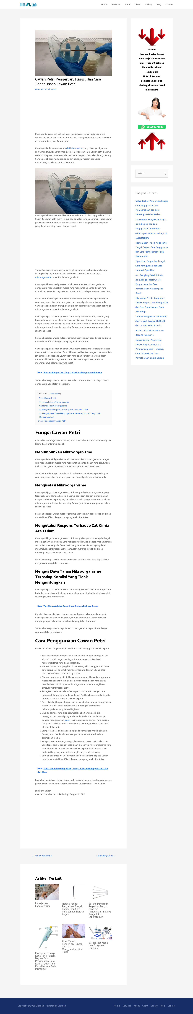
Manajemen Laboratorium (42, 904)
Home (104, 4)
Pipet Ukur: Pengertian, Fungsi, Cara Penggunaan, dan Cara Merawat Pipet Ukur (150, 266)
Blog (158, 4)
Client (138, 4)
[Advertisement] (73, 114)
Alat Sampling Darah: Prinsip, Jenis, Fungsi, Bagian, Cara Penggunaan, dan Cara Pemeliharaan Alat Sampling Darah (149, 284)
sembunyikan (55, 393)
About (128, 4)
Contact (169, 4)
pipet (66, 720)
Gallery (148, 4)
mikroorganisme (43, 277)
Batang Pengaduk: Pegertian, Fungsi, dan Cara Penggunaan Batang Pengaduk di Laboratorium (100, 910)
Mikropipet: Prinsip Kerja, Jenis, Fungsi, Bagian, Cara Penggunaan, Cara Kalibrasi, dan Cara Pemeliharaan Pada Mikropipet (45, 961)
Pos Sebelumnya (42, 856)
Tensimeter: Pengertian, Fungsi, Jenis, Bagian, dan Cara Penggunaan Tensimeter (150, 224)
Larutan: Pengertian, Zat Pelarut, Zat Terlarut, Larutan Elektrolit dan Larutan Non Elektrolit (151, 321)
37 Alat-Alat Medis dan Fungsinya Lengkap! (98, 945)
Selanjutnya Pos (106, 856)
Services (116, 4)
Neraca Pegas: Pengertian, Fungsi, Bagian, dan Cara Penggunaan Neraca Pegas (73, 909)
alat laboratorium (74, 148)
